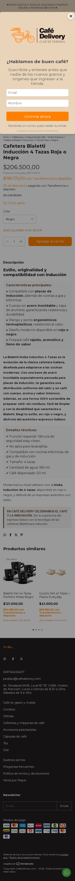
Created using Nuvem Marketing (37, 130)
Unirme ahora (37, 116)
